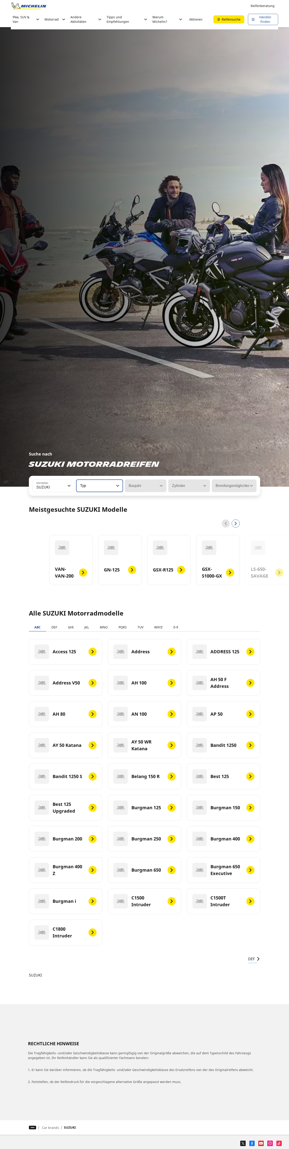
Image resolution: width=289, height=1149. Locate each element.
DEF (54, 627)
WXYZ (158, 627)
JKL (86, 627)
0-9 (175, 627)
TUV (140, 627)
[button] (68, 485)
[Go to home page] (29, 6)
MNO (104, 627)
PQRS (123, 627)
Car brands (50, 1127)
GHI (71, 627)
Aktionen (196, 19)
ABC (37, 627)
